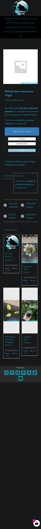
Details (16, 268)
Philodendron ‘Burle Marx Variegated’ (10, 339)
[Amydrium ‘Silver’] (30, 310)
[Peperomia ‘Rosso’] (30, 249)
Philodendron (11, 164)
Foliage (21, 164)
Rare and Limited (27, 161)
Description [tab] (7, 175)
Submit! (21, 150)
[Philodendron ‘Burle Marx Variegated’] (11, 310)
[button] (20, 36)
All (16, 161)
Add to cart (26, 281)
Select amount (9, 269)
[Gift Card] (11, 242)
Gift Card (8, 254)
